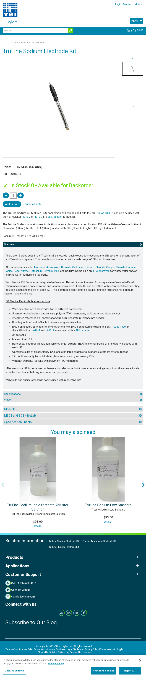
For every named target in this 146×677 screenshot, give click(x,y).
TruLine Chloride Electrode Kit (64, 541)
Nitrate (25, 271)
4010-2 (26, 216)
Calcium (89, 267)
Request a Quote (31, 204)
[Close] (140, 660)
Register (127, 4)
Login (118, 4)
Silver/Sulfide (51, 271)
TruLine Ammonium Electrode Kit (99, 541)
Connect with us (20, 589)
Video (7, 399)
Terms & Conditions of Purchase (49, 649)
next (133, 58)
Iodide (9, 271)
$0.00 (137, 30)
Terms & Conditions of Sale (19, 649)
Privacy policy (56, 663)
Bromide (66, 267)
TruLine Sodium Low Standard (108, 505)
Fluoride (131, 267)
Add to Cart (12, 204)
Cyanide (120, 267)
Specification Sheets (18, 422)
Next (143, 484)
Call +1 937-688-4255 (23, 583)
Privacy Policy (92, 649)
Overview (9, 244)
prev (133, 107)
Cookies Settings (14, 670)
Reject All (129, 670)
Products (14, 557)
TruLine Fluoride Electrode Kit (64, 547)
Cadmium (78, 267)
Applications (17, 565)
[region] (73, 666)
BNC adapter (55, 216)
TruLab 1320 (103, 213)
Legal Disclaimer (75, 649)
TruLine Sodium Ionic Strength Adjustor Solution (38, 507)
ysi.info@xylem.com (23, 596)
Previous (2, 484)
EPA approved (101, 271)
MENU (134, 20)
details (37, 526)
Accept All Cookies (103, 670)
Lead (17, 271)
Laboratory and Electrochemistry (27, 42)
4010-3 (38, 216)
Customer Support (23, 574)
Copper (110, 267)
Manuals (9, 409)
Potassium (36, 271)
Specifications (12, 394)
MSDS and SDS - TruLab (20, 415)
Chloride (100, 267)
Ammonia (39, 267)
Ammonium (53, 267)
